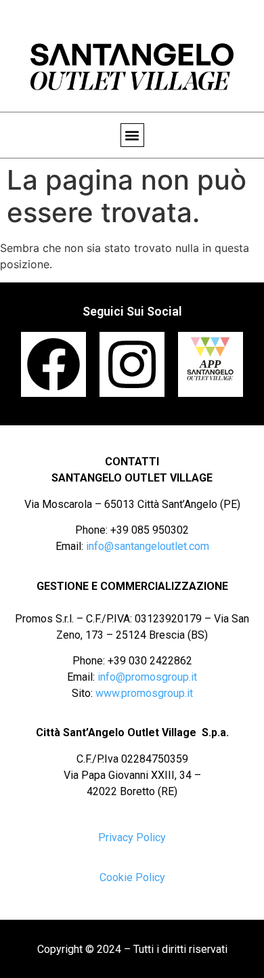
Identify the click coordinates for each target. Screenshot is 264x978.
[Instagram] (132, 364)
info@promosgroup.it (147, 677)
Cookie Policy (132, 877)
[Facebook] (53, 364)
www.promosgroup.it (144, 693)
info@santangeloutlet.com (147, 546)
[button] (132, 135)
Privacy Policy (132, 837)
